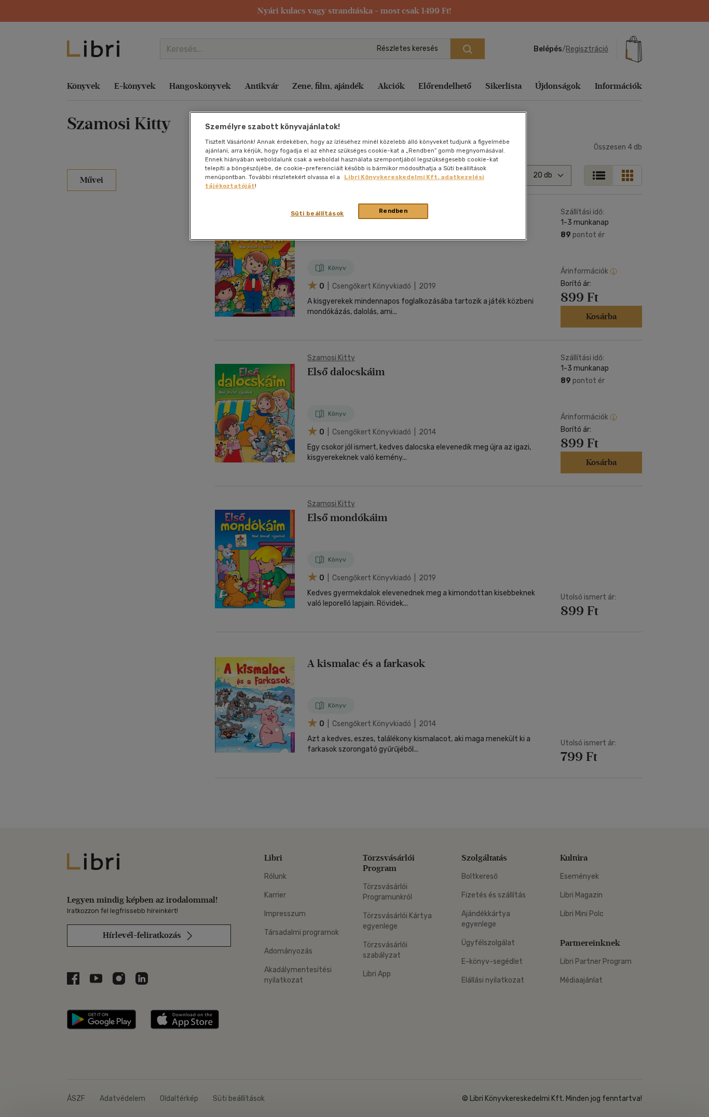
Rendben (393, 210)
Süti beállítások (317, 213)
